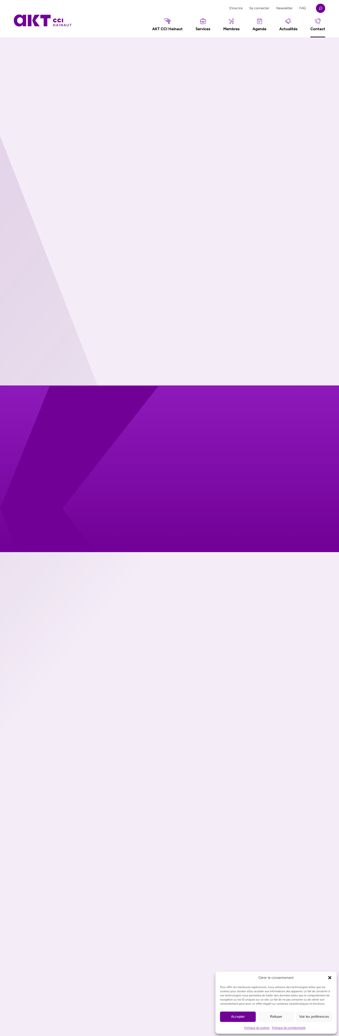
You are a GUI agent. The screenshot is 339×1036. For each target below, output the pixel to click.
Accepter (238, 1016)
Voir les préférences (314, 1016)
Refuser (276, 1016)
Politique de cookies (257, 1027)
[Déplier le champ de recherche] (320, 8)
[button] (329, 977)
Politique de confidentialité (289, 1027)
